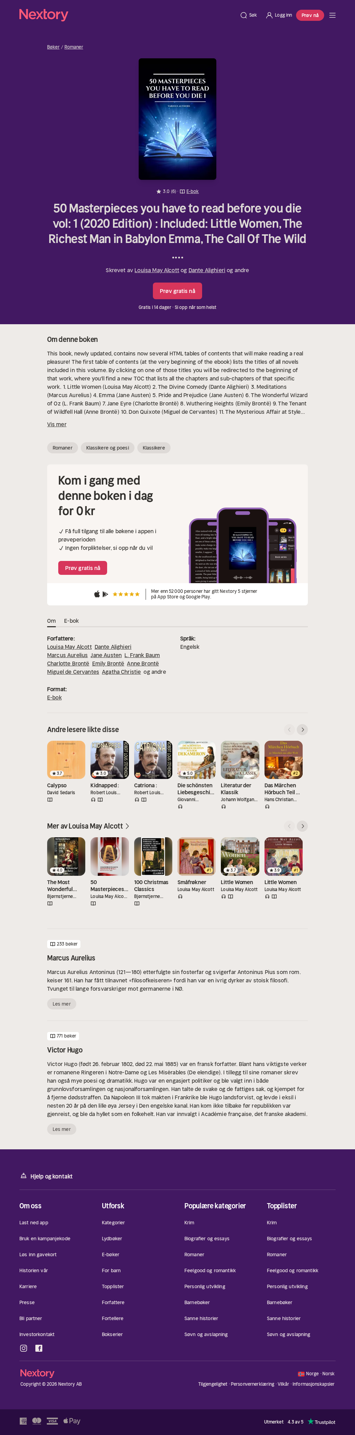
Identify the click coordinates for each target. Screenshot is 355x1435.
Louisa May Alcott (157, 270)
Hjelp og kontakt (52, 1176)
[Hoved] (332, 15)
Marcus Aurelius (67, 655)
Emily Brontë (108, 663)
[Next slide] (302, 729)
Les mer (62, 1004)
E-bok (54, 697)
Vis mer (57, 424)
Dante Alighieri (207, 270)
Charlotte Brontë (68, 663)
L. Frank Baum (142, 655)
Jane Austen (106, 655)
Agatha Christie (121, 671)
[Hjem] (127, 15)
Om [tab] (51, 620)
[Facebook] (39, 1348)
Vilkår (283, 1384)
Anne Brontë (143, 663)
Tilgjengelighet (213, 1384)
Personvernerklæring (252, 1384)
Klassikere (154, 448)
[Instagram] (23, 1348)
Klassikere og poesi (107, 448)
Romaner (73, 47)
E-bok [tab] (71, 620)
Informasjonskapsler (314, 1384)
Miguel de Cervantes (73, 671)
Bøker (53, 47)
